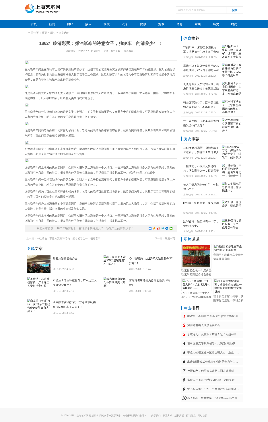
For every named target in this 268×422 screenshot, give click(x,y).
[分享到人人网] (166, 228)
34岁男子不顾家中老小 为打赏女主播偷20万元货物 (215, 316)
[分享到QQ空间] (154, 228)
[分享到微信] (171, 228)
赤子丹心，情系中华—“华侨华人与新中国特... (214, 398)
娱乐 (88, 24)
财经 (70, 24)
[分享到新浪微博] (158, 228)
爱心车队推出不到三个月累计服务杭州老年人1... (215, 388)
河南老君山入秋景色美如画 (203, 325)
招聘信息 (191, 415)
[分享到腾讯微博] (162, 228)
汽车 (125, 24)
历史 (216, 24)
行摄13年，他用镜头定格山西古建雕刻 (210, 370)
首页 (34, 24)
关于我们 (156, 415)
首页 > (46, 32)
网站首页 (202, 415)
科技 (107, 24)
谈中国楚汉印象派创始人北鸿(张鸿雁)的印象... (215, 343)
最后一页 (170, 238)
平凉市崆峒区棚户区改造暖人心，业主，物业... (215, 352)
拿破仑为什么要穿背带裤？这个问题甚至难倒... (215, 334)
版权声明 (179, 415)
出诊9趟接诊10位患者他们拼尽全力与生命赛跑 (215, 361)
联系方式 (167, 415)
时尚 (234, 24)
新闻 (52, 24)
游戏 (161, 24)
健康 (143, 24)
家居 (198, 24)
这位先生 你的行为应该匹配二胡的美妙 (210, 379)
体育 (179, 24)
